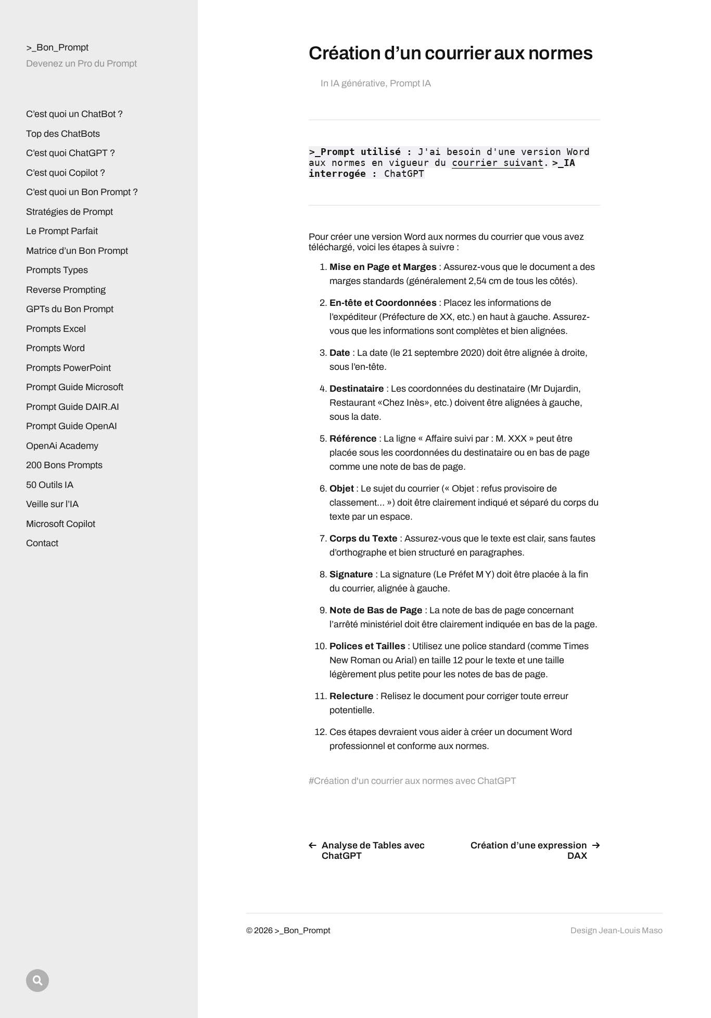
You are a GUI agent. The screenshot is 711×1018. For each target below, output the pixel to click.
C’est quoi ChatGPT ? (70, 153)
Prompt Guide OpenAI (71, 426)
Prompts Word (55, 348)
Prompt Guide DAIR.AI (72, 407)
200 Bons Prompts (64, 465)
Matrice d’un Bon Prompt (77, 251)
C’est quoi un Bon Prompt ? (82, 192)
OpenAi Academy (62, 446)
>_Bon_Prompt (57, 47)
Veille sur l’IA (52, 504)
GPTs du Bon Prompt (69, 309)
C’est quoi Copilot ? (65, 172)
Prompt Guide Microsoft (74, 387)
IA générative (358, 83)
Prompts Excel (56, 329)
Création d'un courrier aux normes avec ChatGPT (415, 781)
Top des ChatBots (63, 133)
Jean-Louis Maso (631, 930)
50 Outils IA (49, 485)
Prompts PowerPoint (68, 368)
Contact (42, 543)
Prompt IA (410, 83)
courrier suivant (497, 162)
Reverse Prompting (66, 290)
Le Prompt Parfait (62, 231)
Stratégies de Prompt (69, 212)
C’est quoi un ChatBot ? (74, 114)
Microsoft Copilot (60, 524)
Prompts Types (57, 270)
